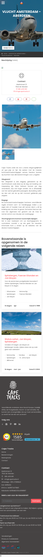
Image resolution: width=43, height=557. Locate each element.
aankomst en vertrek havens (17, 53)
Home (5, 53)
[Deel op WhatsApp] (34, 99)
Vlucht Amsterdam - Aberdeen (10, 55)
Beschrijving (7, 60)
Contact (5, 460)
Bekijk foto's (8, 48)
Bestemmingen (7, 455)
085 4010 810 (22, 89)
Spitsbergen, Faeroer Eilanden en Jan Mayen (21, 276)
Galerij (15, 60)
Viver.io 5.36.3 (24, 552)
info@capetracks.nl (22, 91)
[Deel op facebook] (10, 99)
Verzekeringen (7, 536)
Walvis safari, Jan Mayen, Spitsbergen (18, 340)
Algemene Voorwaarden (10, 542)
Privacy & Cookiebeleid (10, 539)
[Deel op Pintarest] (26, 99)
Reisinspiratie (6, 458)
